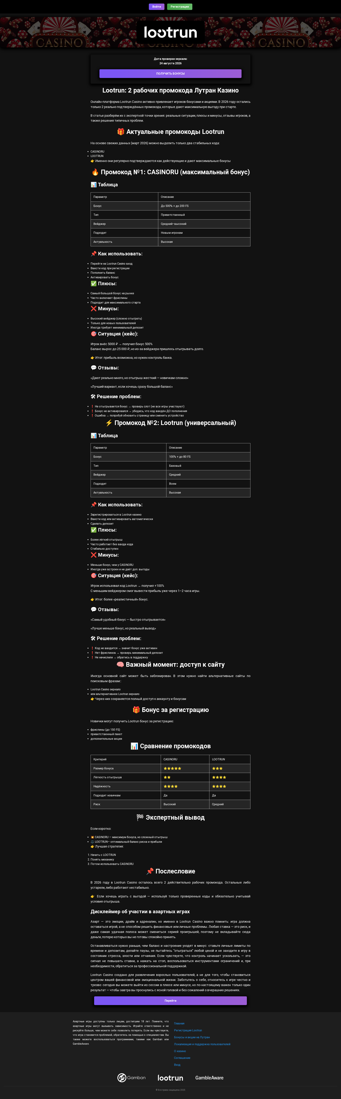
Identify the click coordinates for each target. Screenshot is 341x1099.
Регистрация (180, 6)
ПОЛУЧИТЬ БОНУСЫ (170, 73)
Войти (156, 6)
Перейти (170, 1000)
